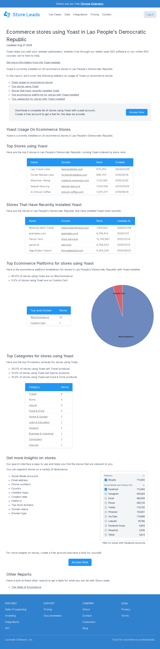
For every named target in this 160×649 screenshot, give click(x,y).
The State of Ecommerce (26, 587)
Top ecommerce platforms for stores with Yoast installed (45, 94)
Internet (33, 445)
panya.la (66, 244)
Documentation (53, 615)
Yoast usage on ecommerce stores (32, 82)
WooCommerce (40, 317)
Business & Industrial (41, 433)
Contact (106, 14)
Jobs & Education (39, 422)
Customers (88, 621)
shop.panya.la (69, 239)
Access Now (136, 112)
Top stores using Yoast (25, 86)
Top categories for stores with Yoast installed (38, 98)
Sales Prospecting (15, 609)
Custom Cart (38, 322)
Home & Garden (38, 416)
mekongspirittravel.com (75, 227)
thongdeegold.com (72, 250)
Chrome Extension (92, 3)
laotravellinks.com (72, 169)
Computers (35, 439)
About (86, 609)
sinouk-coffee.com (72, 191)
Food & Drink (36, 410)
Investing (10, 615)
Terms (125, 615)
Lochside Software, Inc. (19, 639)
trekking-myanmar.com (75, 180)
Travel (32, 394)
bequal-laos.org (70, 186)
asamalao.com (69, 233)
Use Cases (55, 14)
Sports (33, 405)
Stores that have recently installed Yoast (35, 90)
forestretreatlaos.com (74, 174)
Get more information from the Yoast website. (33, 62)
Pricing (95, 14)
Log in (150, 14)
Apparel (33, 428)
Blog (85, 628)
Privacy (125, 609)
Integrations (80, 14)
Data (67, 14)
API (7, 628)
